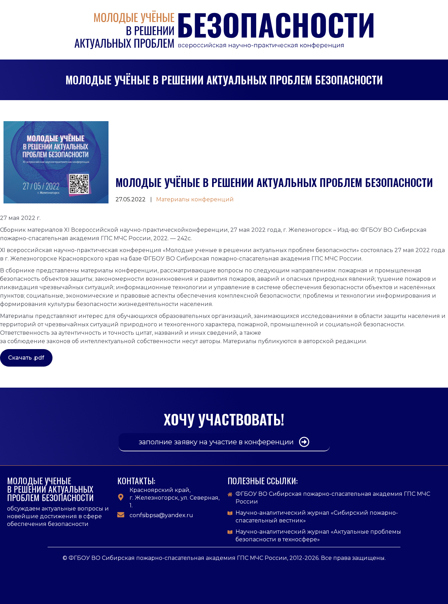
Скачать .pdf (26, 357)
